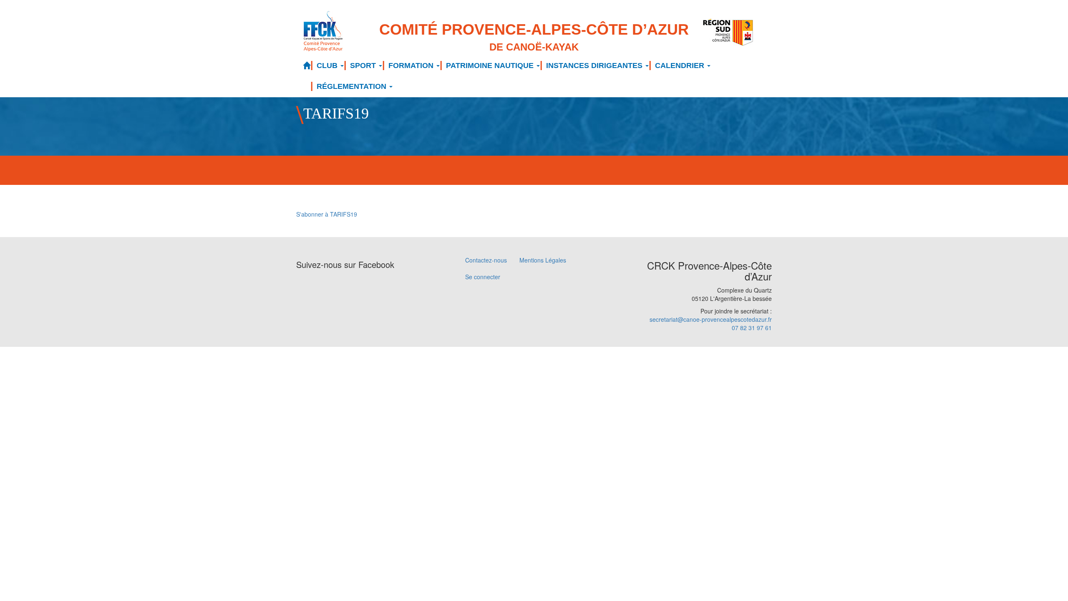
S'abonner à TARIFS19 (326, 214)
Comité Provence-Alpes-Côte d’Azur (534, 37)
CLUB (328, 65)
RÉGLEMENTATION (352, 86)
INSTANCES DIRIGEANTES (595, 65)
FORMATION (412, 65)
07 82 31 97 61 (752, 327)
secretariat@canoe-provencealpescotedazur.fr (711, 319)
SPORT (364, 65)
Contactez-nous (486, 260)
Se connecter (482, 277)
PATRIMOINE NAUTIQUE (491, 65)
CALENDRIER (680, 65)
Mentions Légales (542, 260)
